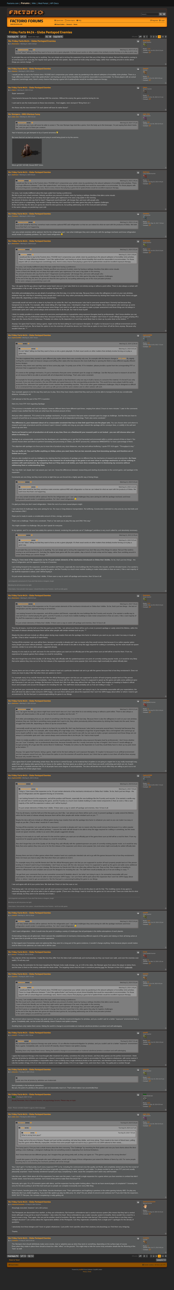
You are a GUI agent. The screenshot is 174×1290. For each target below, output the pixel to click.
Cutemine (146, 1238)
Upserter (145, 68)
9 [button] (156, 37)
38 (148, 76)
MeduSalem (146, 40)
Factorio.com (13, 3)
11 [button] (163, 37)
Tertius (20, 344)
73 (148, 180)
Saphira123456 (23, 50)
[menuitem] (70, 20)
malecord (27, 1133)
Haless (145, 87)
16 (148, 95)
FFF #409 (122, 358)
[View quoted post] (34, 50)
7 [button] (151, 37)
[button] (140, 36)
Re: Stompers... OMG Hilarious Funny (24, 114)
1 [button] (146, 37)
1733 (148, 1077)
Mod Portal (43, 3)
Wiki (34, 3)
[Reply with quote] (138, 41)
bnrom (145, 952)
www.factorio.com (16, 24)
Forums (25, 3)
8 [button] (153, 37)
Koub (144, 1094)
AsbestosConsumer (149, 1201)
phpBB (81, 1269)
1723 (148, 48)
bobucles (146, 1069)
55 (148, 960)
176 (148, 343)
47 (148, 1246)
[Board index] (27, 12)
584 (148, 122)
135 (148, 221)
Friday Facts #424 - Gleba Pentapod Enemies (40, 32)
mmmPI (145, 912)
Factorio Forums (26, 21)
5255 (148, 920)
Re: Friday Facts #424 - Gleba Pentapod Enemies (32, 41)
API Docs (54, 3)
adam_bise (146, 114)
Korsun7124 (22, 123)
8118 (148, 1103)
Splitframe (146, 172)
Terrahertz (146, 213)
